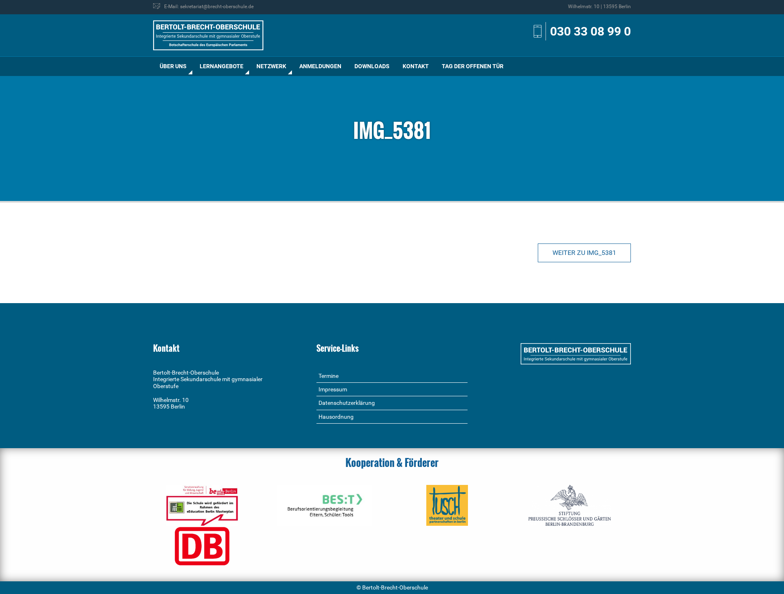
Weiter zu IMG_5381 (584, 253)
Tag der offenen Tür (472, 66)
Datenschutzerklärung (346, 403)
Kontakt (416, 66)
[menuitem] (173, 66)
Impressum (332, 389)
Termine (328, 376)
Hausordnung (336, 416)
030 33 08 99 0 (590, 31)
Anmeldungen (320, 66)
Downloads (372, 66)
